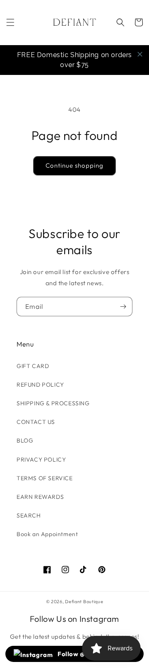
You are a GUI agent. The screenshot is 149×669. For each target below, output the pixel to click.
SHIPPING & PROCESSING (53, 403)
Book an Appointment (47, 534)
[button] (10, 22)
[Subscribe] (123, 306)
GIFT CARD (33, 366)
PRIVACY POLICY (41, 459)
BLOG (25, 440)
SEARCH (29, 515)
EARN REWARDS (40, 497)
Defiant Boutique (84, 601)
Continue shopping (74, 165)
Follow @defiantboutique (95, 654)
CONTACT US (36, 422)
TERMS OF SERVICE (45, 478)
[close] (139, 54)
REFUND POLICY (40, 384)
